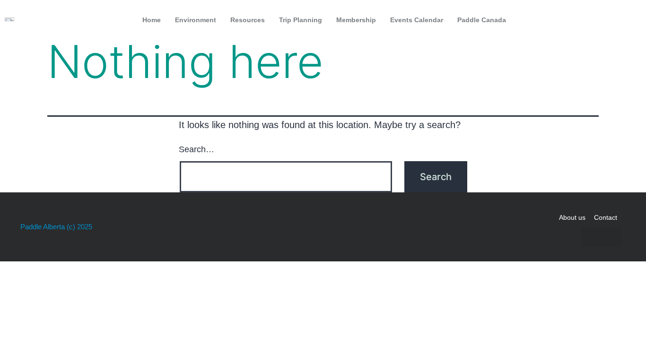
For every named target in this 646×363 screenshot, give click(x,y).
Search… (196, 149)
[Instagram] (629, 20)
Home (151, 20)
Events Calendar (416, 20)
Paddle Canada (481, 20)
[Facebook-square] (609, 20)
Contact (605, 217)
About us (572, 217)
